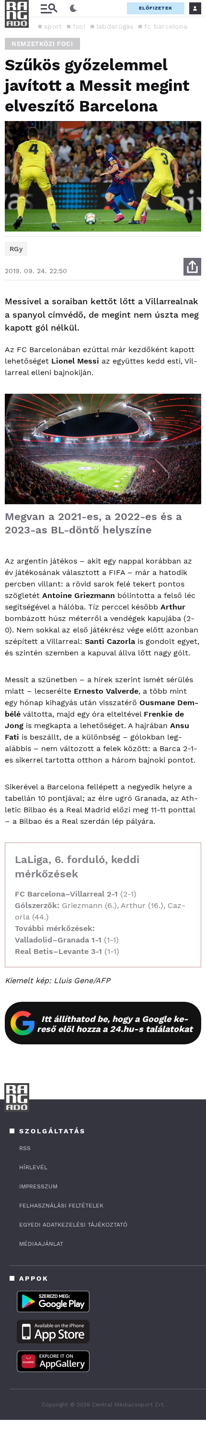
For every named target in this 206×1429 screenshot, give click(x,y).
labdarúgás (115, 26)
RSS (25, 1148)
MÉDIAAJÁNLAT (41, 1244)
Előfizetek (155, 8)
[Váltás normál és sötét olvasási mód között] (73, 8)
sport (53, 26)
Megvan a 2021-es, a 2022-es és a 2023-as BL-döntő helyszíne (93, 523)
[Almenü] (49, 8)
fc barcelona (166, 26)
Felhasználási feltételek (61, 1205)
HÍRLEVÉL (33, 1167)
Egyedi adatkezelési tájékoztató (73, 1224)
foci (79, 26)
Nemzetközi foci (42, 43)
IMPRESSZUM (38, 1186)
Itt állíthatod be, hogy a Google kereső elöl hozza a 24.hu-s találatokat (115, 1024)
